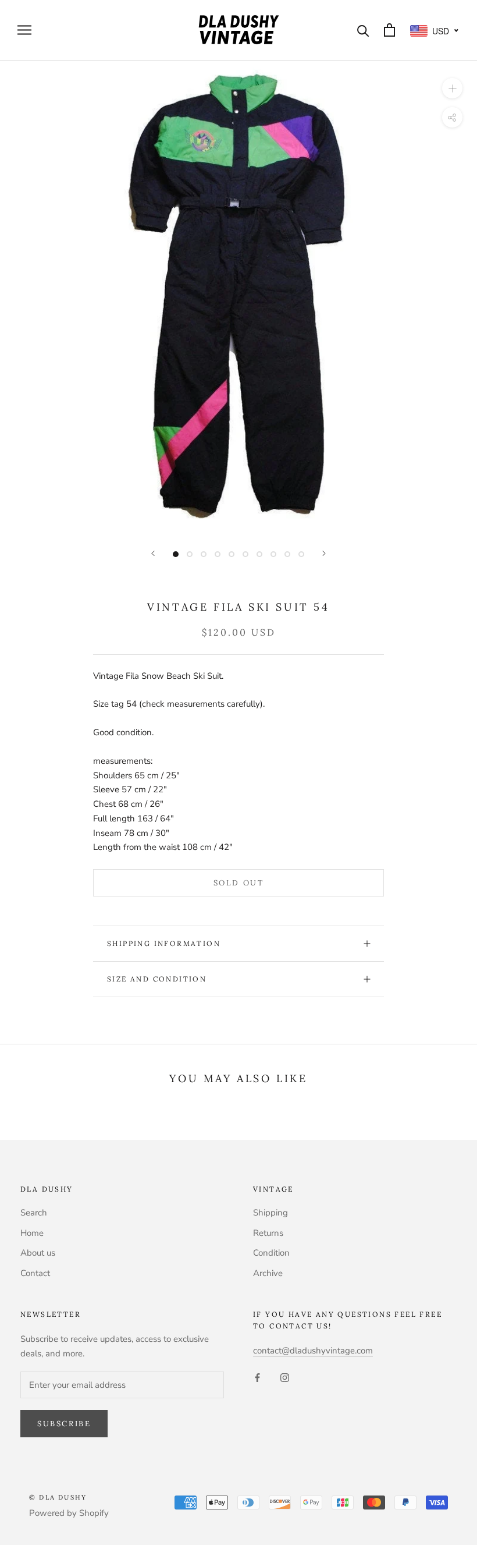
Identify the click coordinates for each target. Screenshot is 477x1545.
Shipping (270, 1212)
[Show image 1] (176, 554)
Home (32, 1233)
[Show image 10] (301, 554)
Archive (268, 1273)
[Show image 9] (287, 554)
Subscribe (64, 1424)
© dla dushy (58, 1497)
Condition (271, 1253)
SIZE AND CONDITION (157, 979)
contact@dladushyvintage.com (313, 1350)
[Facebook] (257, 1377)
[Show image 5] (231, 554)
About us (37, 1253)
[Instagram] (284, 1377)
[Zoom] (452, 87)
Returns (268, 1233)
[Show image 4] (217, 554)
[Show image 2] (190, 554)
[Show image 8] (273, 554)
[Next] (324, 553)
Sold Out (238, 883)
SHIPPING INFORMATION (163, 943)
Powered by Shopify (69, 1513)
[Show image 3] (204, 554)
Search (33, 1212)
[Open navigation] (24, 30)
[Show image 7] (259, 554)
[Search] (363, 30)
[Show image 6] (245, 554)
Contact (35, 1273)
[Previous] (153, 553)
